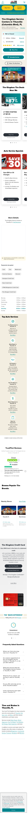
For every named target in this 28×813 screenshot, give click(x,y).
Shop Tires (7, 7)
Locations (3, 13)
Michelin (22, 733)
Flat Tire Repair (12, 722)
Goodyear (14, 733)
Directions (22, 28)
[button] (10, 142)
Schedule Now (11, 199)
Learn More (13, 583)
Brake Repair (14, 720)
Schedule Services (19, 7)
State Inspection (12, 724)
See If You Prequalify (13, 566)
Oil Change (5, 724)
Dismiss (13, 810)
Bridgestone (14, 731)
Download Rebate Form (13, 570)
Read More (12, 335)
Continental (21, 731)
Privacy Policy (20, 802)
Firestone (8, 733)
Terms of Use (6, 803)
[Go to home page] (14, 2)
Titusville (17, 713)
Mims (11, 715)
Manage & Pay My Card (13, 576)
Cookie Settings (6, 807)
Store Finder (22, 501)
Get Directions (17, 222)
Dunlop (4, 733)
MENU (2, 3)
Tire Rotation (19, 722)
